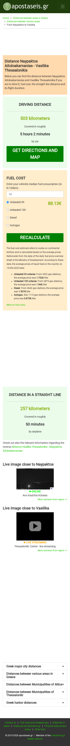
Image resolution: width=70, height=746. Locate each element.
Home (6, 18)
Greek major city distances (35, 666)
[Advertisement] (35, 41)
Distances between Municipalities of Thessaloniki (35, 693)
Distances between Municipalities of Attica (35, 684)
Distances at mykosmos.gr (27, 726)
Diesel (13, 217)
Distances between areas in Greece (30, 18)
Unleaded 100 (18, 209)
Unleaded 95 (17, 202)
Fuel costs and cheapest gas (34, 722)
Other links (40, 729)
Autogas (15, 225)
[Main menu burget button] (62, 6)
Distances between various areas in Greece (35, 675)
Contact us (10, 722)
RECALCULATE (35, 237)
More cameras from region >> (52, 499)
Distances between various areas (23, 21)
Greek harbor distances (35, 702)
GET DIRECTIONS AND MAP (35, 154)
